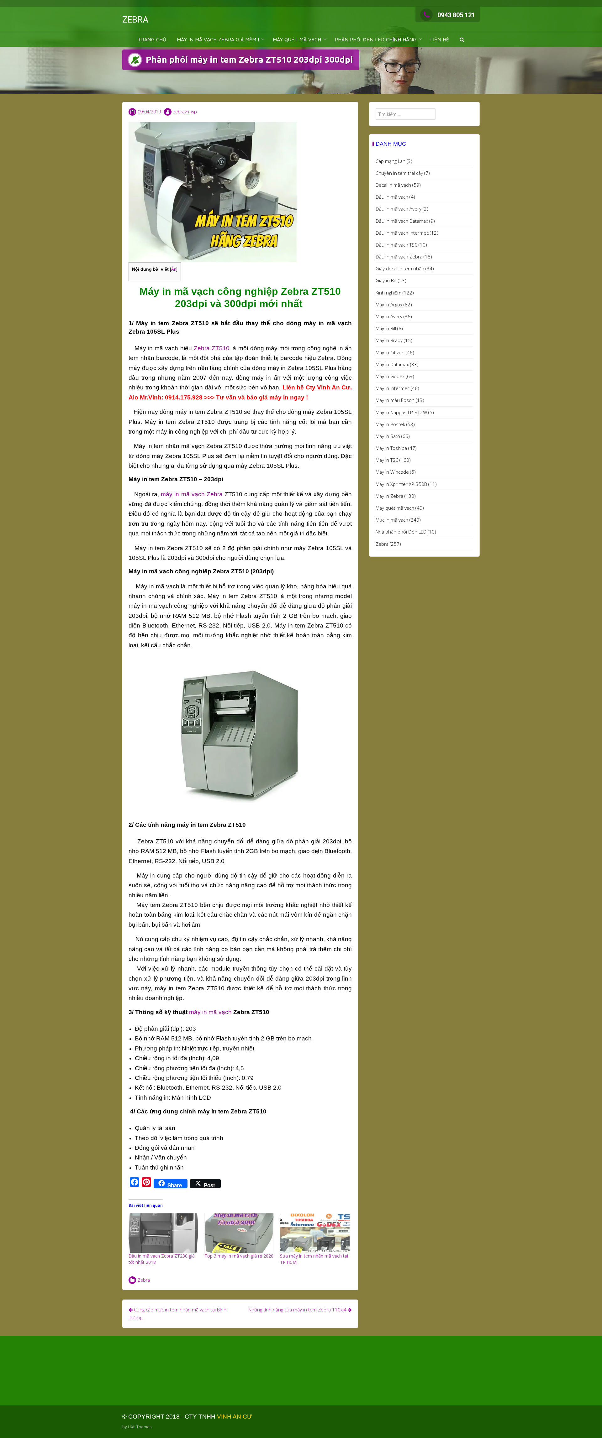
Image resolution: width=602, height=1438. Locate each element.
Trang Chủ (152, 39)
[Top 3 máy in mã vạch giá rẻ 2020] (239, 1233)
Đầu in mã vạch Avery (398, 209)
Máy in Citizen (390, 352)
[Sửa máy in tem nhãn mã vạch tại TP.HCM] (315, 1233)
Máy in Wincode (392, 472)
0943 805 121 (456, 15)
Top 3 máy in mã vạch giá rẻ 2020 (238, 1256)
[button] (462, 39)
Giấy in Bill (386, 280)
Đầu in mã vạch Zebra (399, 256)
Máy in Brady (389, 340)
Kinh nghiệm (388, 292)
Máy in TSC (387, 460)
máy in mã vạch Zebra (191, 494)
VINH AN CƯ (234, 1416)
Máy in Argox (389, 304)
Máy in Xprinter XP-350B (401, 484)
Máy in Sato (388, 436)
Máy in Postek (390, 424)
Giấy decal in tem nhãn (400, 268)
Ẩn (173, 269)
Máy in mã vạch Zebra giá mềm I (218, 39)
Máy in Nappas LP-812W (401, 412)
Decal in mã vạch (393, 185)
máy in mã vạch (210, 1012)
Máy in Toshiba (391, 448)
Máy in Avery (389, 316)
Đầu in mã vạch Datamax (402, 221)
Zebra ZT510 (211, 348)
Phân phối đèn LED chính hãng (375, 39)
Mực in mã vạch (392, 520)
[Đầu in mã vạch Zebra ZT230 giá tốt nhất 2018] (163, 1233)
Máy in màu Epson (395, 400)
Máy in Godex (390, 376)
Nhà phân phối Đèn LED (401, 532)
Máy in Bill (386, 328)
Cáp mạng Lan (390, 161)
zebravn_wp (185, 112)
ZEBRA (135, 19)
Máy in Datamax (392, 364)
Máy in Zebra (389, 496)
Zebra (144, 1280)
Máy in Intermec (392, 388)
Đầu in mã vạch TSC (396, 245)
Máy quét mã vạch (395, 508)
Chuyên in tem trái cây (399, 173)
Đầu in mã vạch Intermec (402, 233)
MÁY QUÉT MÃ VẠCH (297, 39)
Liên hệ (439, 39)
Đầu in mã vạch (392, 197)
